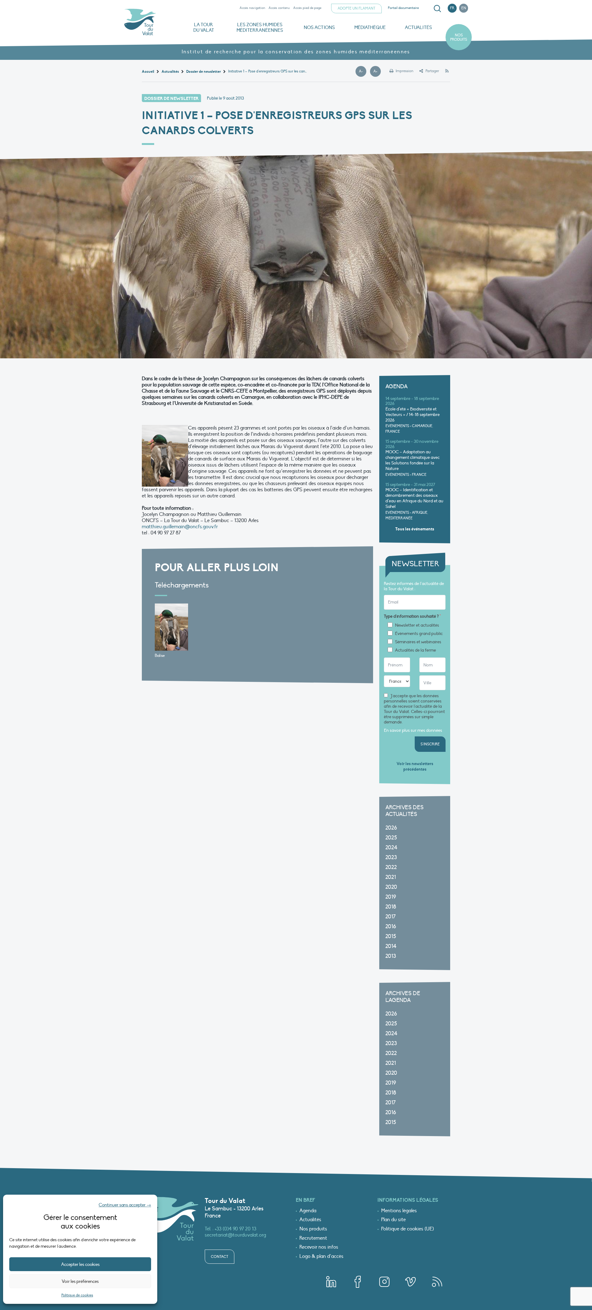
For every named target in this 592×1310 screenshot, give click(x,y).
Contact (219, 1256)
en (463, 8)
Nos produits (458, 37)
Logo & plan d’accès (321, 1256)
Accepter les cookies (80, 1264)
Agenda (307, 1211)
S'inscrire (430, 744)
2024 (391, 847)
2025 (391, 837)
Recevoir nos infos (318, 1247)
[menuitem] (436, 9)
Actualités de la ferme (415, 650)
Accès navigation (252, 8)
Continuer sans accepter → (125, 1205)
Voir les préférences (80, 1281)
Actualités (418, 27)
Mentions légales (399, 1211)
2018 (390, 907)
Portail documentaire (403, 8)
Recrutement (313, 1238)
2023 (391, 857)
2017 (390, 916)
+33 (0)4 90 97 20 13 (235, 1229)
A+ (377, 71)
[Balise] (171, 627)
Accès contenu (279, 8)
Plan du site (393, 1220)
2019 (390, 897)
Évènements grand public (419, 633)
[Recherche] (437, 8)
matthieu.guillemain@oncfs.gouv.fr (180, 527)
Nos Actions (319, 27)
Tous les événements (414, 529)
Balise (160, 655)
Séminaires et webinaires (418, 642)
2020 (391, 887)
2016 (390, 926)
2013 (390, 956)
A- (362, 71)
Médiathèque (370, 27)
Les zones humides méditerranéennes (259, 27)
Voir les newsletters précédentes (415, 766)
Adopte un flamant (356, 8)
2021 (390, 877)
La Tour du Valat (203, 27)
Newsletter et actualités (417, 625)
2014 (391, 946)
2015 (390, 936)
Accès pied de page (307, 8)
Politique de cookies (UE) (407, 1229)
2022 (391, 867)
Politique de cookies (77, 1295)
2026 (391, 828)
